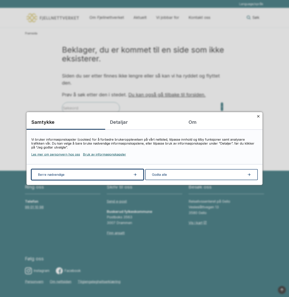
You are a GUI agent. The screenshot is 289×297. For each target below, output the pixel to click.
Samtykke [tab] (42, 122)
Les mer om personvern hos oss (55, 154)
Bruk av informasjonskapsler (104, 154)
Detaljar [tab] (119, 122)
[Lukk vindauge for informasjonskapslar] (258, 116)
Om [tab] (193, 122)
